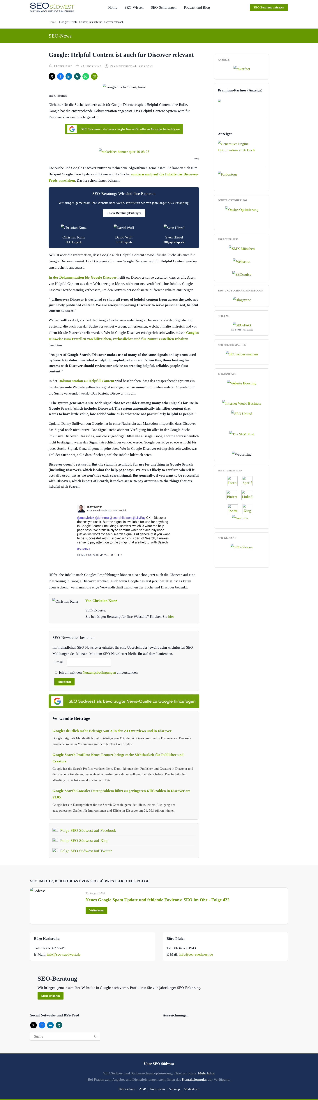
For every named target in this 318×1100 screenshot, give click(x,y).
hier (171, 616)
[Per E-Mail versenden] (94, 76)
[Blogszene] (242, 299)
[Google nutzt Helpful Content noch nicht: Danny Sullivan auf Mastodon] (124, 530)
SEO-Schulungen (163, 7)
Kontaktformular (194, 1079)
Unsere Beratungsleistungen (124, 213)
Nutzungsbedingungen (100, 672)
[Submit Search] (96, 1036)
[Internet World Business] (241, 403)
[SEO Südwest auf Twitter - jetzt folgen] (235, 509)
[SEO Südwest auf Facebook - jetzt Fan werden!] (234, 481)
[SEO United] (241, 413)
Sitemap (174, 1089)
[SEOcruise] (241, 274)
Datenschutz (127, 1089)
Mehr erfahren (50, 995)
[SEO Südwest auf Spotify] (249, 481)
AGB (142, 1089)
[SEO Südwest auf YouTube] (242, 518)
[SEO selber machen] (242, 353)
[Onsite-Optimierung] (241, 209)
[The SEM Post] (241, 433)
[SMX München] (242, 248)
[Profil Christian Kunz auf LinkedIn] (249, 495)
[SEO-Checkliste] (242, 68)
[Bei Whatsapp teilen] (85, 76)
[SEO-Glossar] (242, 547)
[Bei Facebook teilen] (60, 76)
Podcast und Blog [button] (197, 7)
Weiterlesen (96, 910)
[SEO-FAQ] (242, 325)
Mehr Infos (206, 1073)
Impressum (157, 1089)
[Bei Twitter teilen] (52, 76)
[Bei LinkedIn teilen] (69, 76)
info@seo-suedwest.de (63, 954)
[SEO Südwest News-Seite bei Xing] (249, 509)
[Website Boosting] (241, 383)
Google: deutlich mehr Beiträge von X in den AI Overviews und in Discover (112, 731)
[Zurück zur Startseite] (52, 7)
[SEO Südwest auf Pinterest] (234, 495)
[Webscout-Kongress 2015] (241, 261)
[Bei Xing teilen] (77, 76)
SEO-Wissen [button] (134, 7)
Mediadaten (191, 1089)
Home (112, 7)
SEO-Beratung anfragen (269, 7)
